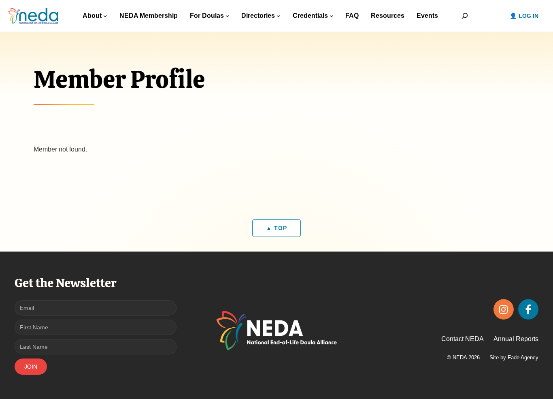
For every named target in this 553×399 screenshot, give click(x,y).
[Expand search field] (464, 16)
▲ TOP (276, 228)
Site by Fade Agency (513, 357)
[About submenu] (105, 16)
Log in (528, 16)
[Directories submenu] (278, 16)
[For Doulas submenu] (227, 16)
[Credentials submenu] (332, 16)
